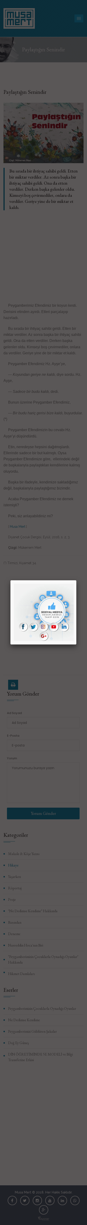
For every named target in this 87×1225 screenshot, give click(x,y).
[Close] (76, 580)
